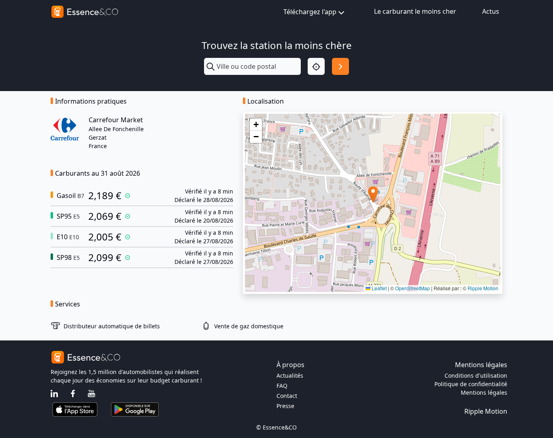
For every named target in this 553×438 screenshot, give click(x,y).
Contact (286, 396)
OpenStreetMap (412, 288)
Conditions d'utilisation (476, 375)
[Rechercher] (340, 66)
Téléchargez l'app (309, 11)
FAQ (281, 385)
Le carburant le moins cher (415, 11)
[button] (373, 194)
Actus (490, 11)
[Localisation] (316, 66)
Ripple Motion (483, 288)
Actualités (289, 375)
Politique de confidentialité (470, 384)
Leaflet (378, 288)
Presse (285, 406)
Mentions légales (484, 392)
